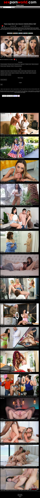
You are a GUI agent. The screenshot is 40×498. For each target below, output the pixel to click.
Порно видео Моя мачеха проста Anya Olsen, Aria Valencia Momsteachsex (15, 229)
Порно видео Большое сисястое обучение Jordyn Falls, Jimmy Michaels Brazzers (16, 372)
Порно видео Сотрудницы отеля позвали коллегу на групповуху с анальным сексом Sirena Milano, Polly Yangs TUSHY (20, 466)
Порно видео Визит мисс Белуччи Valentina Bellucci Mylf (20, 24)
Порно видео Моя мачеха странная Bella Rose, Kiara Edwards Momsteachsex (15, 252)
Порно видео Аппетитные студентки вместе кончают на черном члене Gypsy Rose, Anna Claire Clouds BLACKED (20, 443)
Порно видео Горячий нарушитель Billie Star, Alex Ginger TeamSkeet (14, 134)
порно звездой (22, 92)
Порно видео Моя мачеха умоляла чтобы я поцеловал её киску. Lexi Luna (15, 276)
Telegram (20, 496)
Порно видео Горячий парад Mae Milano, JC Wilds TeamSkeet (12, 158)
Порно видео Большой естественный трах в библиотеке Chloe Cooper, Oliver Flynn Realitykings (19, 396)
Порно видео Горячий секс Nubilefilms (8, 182)
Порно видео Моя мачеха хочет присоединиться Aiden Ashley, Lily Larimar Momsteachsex (18, 299)
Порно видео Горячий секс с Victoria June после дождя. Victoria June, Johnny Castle (17, 205)
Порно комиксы (20, 495)
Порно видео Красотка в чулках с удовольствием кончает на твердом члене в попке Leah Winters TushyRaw (20, 419)
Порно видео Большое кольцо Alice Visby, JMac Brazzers (11, 325)
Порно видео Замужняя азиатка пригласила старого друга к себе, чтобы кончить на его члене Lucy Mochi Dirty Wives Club (20, 490)
